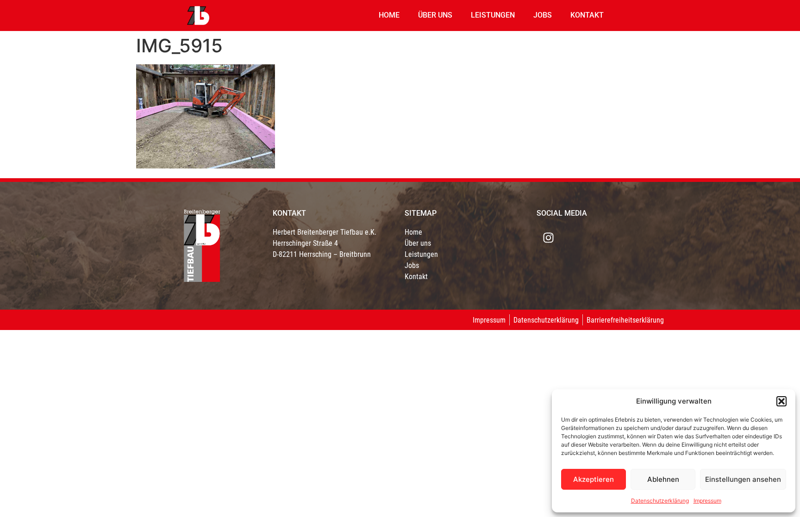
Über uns (435, 15)
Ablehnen (663, 479)
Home (389, 15)
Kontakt (587, 15)
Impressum (707, 500)
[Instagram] (548, 237)
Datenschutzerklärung (660, 500)
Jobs (542, 15)
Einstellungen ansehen (743, 479)
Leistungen (493, 15)
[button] (781, 401)
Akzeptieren (593, 479)
